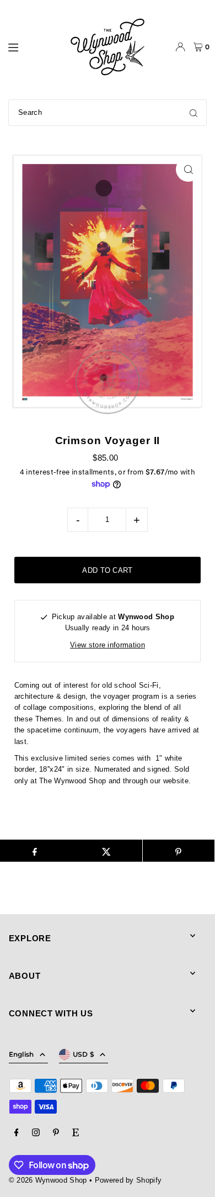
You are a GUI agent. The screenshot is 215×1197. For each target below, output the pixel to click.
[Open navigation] (32, 46)
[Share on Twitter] (106, 851)
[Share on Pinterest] (178, 851)
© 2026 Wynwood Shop (48, 1180)
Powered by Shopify (128, 1180)
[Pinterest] (56, 1133)
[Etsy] (75, 1133)
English (21, 1054)
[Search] (193, 112)
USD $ (84, 1054)
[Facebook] (16, 1133)
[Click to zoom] (188, 169)
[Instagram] (36, 1133)
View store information (107, 645)
